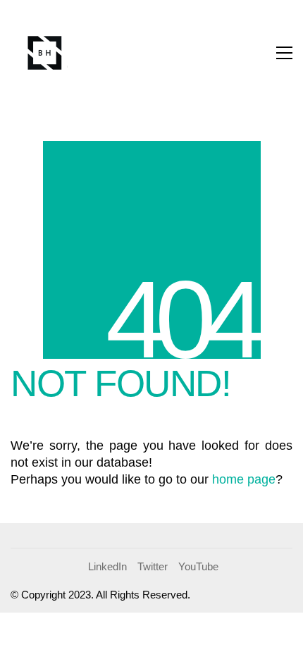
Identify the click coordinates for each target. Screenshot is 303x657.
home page (244, 479)
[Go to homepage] (46, 53)
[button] (284, 53)
